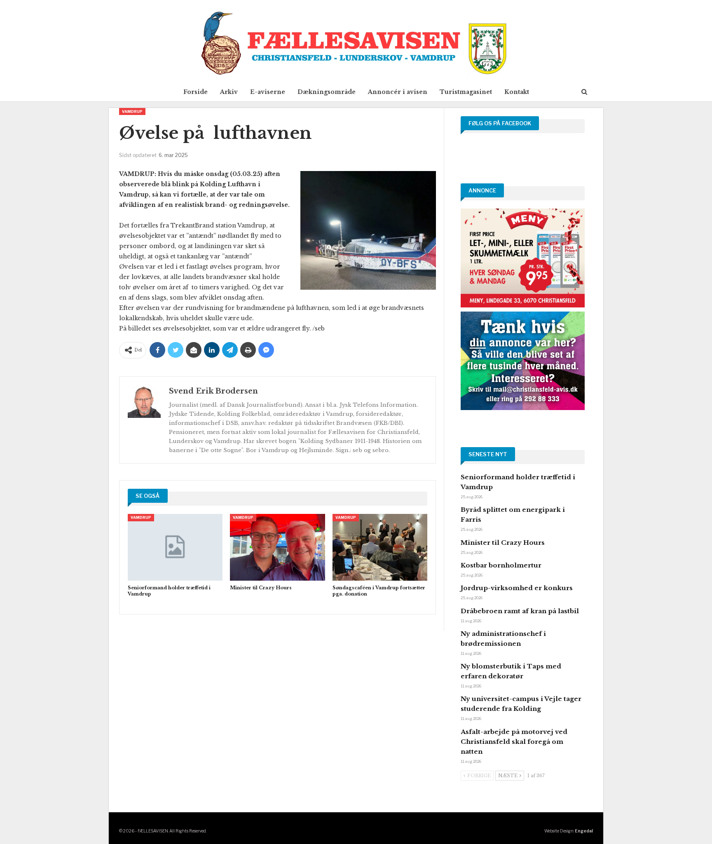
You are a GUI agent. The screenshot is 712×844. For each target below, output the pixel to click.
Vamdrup (132, 111)
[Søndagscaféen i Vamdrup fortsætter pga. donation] (380, 547)
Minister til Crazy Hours (503, 542)
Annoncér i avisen (397, 92)
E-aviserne (267, 92)
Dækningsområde (326, 92)
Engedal (584, 830)
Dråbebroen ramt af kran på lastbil (520, 611)
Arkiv (229, 92)
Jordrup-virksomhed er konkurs (517, 588)
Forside (195, 92)
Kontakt (516, 92)
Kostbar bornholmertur (501, 565)
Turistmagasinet (466, 92)
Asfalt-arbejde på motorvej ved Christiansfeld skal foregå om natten (514, 741)
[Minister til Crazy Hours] (277, 547)
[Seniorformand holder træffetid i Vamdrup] (175, 547)
